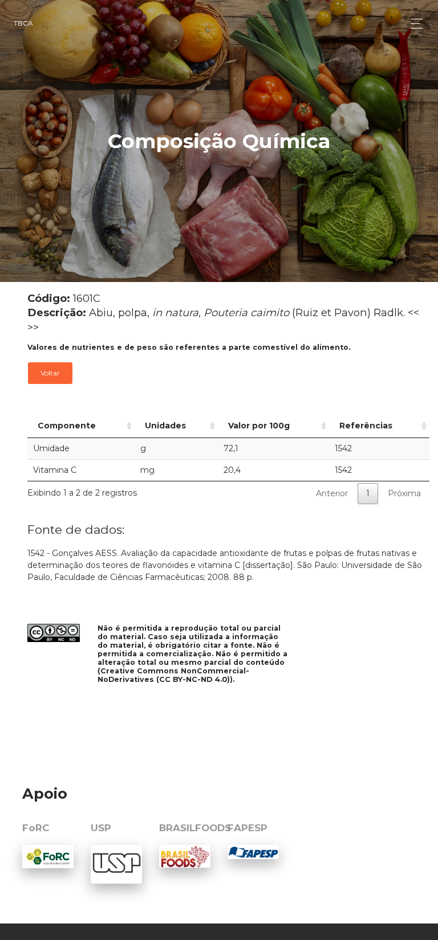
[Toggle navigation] (413, 23)
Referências (365, 425)
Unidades (165, 425)
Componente (67, 425)
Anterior (332, 493)
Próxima (404, 493)
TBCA (23, 23)
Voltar (50, 373)
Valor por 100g (259, 425)
